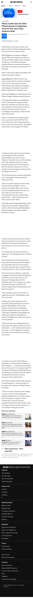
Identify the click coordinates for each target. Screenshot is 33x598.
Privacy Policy (6, 546)
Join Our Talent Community (10, 571)
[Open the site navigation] (5, 2)
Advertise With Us (7, 514)
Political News (6, 473)
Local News (5, 21)
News (10, 6)
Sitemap (4, 519)
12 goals (8, 55)
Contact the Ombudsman (9, 579)
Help (3, 573)
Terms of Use (5, 554)
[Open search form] (31, 2)
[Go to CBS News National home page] (16, 2)
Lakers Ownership (7, 481)
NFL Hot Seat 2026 (7, 478)
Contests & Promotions (8, 511)
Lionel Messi (8, 451)
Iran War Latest (6, 476)
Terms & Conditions (7, 516)
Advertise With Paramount (9, 568)
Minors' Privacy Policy (8, 557)
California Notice (7, 549)
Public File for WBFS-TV (9, 530)
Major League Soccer (11, 449)
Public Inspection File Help (10, 533)
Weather (17, 6)
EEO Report (5, 538)
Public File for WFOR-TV (9, 527)
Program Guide (6, 508)
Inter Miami (6, 79)
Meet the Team (6, 505)
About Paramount (7, 565)
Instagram (4, 495)
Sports (24, 6)
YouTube (4, 489)
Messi (12, 94)
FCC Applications (7, 535)
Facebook (5, 492)
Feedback (5, 576)
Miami (3, 6)
